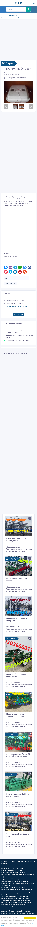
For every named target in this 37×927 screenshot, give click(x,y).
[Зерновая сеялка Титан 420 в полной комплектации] (18, 742)
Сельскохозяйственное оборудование (16, 77)
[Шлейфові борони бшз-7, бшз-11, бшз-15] (18, 526)
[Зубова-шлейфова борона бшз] (18, 821)
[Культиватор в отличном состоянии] (18, 566)
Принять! (30, 918)
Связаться (19, 314)
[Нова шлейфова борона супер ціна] (18, 606)
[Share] (6, 267)
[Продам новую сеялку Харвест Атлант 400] (18, 702)
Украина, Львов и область (12, 74)
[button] (6, 92)
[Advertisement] (18, 38)
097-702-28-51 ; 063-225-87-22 (16, 306)
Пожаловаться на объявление (17, 278)
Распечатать (11, 283)
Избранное (13, 15)
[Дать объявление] (33, 3)
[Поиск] (28, 9)
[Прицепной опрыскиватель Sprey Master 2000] (18, 654)
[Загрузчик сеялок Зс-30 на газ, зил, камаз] (18, 781)
